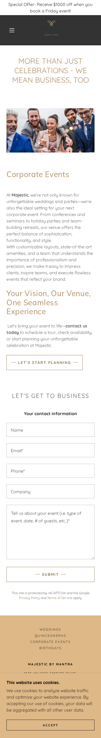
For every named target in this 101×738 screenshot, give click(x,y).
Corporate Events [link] (50, 642)
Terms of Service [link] (59, 598)
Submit (50, 574)
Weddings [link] (50, 629)
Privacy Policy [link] (29, 598)
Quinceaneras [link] (50, 636)
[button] (11, 30)
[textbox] (50, 430)
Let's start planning (44, 362)
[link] (51, 30)
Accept (50, 725)
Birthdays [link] (50, 648)
